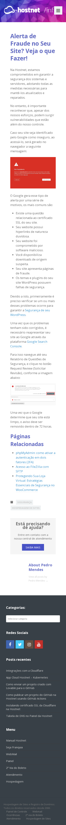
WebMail (11, 754)
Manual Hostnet (16, 740)
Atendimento (14, 774)
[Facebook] (10, 644)
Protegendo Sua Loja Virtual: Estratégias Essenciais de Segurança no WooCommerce (35, 483)
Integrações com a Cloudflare (24, 670)
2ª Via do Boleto (16, 768)
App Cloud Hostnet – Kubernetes (27, 677)
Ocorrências (13, 815)
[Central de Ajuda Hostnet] (23, 9)
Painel (10, 761)
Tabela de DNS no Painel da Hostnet (29, 716)
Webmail (37, 811)
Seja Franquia (14, 747)
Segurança (24, 502)
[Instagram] (29, 644)
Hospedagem (14, 781)
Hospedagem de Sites (26, 508)
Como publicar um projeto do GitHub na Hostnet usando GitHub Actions (31, 696)
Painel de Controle (16, 811)
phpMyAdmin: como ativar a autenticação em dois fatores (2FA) (35, 457)
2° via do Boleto (34, 815)
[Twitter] (20, 644)
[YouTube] (39, 644)
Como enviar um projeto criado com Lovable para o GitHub (28, 686)
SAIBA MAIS (33, 547)
